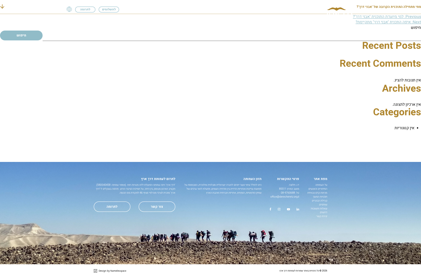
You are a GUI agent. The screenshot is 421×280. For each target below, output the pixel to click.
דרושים (91, 17)
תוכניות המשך (179, 17)
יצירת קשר (73, 17)
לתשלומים (109, 9)
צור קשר (157, 206)
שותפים (134, 17)
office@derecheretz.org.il (284, 197)
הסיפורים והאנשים (237, 17)
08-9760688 (288, 193)
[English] (69, 9)
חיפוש (416, 28)
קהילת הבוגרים (155, 17)
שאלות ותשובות (113, 17)
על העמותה (262, 17)
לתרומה (85, 9)
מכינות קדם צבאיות (207, 17)
